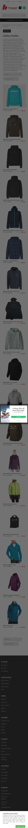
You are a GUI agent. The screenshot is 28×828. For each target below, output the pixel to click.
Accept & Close (20, 826)
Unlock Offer (18, 416)
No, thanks (18, 420)
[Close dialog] (26, 406)
